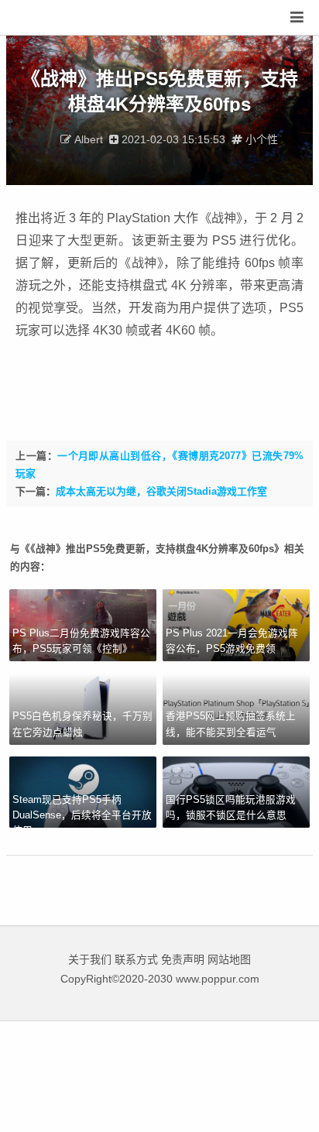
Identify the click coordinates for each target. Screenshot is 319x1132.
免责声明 (182, 959)
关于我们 (89, 959)
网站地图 (229, 959)
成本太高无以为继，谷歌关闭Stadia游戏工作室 (161, 491)
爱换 (57, 18)
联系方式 (136, 959)
